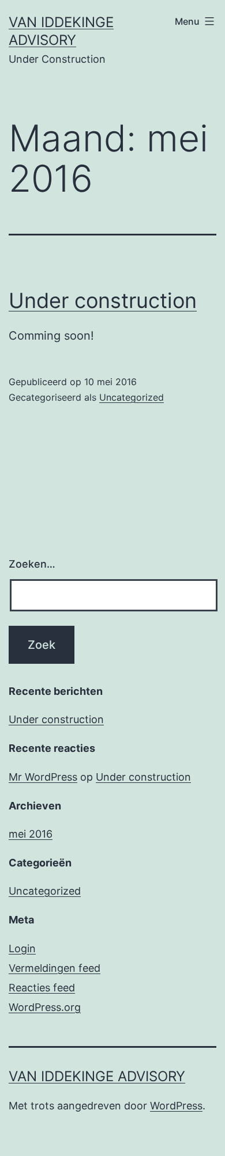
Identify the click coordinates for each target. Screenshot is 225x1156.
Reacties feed (42, 988)
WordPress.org (45, 1007)
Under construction (103, 300)
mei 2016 (30, 834)
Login (22, 948)
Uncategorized (131, 397)
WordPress (176, 1106)
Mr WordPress (43, 777)
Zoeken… (32, 564)
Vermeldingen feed (54, 968)
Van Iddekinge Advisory (97, 1076)
